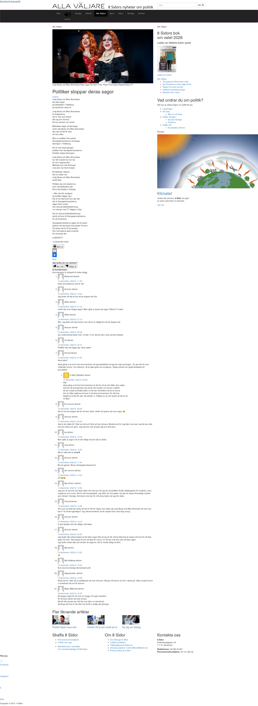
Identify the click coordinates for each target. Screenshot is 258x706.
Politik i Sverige (169, 117)
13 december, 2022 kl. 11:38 (70, 281)
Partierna (172, 122)
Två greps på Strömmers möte (176, 81)
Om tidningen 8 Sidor (119, 639)
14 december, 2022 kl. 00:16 (70, 344)
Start (58, 13)
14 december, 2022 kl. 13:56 (70, 488)
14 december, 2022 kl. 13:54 (70, 475)
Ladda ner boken (164, 74)
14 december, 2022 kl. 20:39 (70, 534)
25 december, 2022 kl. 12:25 (70, 593)
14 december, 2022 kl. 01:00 (70, 357)
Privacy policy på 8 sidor (120, 650)
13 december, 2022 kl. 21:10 (70, 306)
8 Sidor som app (65, 642)
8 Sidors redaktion (118, 642)
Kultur (120, 13)
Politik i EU (167, 125)
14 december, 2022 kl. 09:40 (70, 421)
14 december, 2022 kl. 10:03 (70, 436)
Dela (54, 259)
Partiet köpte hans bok (64, 627)
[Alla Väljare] (102, 8)
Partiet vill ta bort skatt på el (102, 627)
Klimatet (164, 193)
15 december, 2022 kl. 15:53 (70, 565)
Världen (88, 13)
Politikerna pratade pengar (174, 89)
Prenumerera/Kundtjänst (68, 639)
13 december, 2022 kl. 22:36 (70, 332)
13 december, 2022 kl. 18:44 (70, 293)
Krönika (141, 13)
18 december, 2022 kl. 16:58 (70, 578)
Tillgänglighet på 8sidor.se (121, 645)
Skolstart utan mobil (171, 92)
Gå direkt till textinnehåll (10, 1)
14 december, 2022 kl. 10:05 (70, 449)
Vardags (130, 13)
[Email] (102, 250)
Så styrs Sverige (175, 119)
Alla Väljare (101, 13)
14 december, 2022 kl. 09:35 (70, 408)
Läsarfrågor (168, 108)
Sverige (78, 13)
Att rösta (166, 111)
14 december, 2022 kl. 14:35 (70, 506)
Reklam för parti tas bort (173, 87)
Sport (112, 13)
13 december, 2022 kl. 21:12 (70, 319)
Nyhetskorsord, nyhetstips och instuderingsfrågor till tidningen (72, 647)
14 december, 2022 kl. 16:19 (70, 521)
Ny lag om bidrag (131, 627)
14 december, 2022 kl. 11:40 (70, 462)
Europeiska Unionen (176, 127)
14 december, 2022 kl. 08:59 (75, 379)
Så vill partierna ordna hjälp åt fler (177, 84)
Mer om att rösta (175, 114)
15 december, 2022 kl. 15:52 (70, 552)
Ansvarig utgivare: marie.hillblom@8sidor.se (128, 647)
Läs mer (160, 204)
